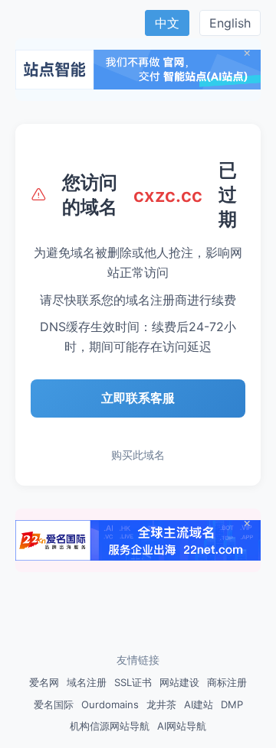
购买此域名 (138, 454)
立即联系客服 (138, 397)
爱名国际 (54, 704)
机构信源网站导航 (110, 726)
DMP (232, 704)
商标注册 (227, 682)
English (230, 23)
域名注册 (87, 682)
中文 (167, 23)
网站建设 (179, 682)
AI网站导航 (181, 726)
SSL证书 (133, 682)
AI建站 (198, 704)
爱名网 (44, 682)
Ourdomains (110, 704)
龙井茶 (161, 704)
